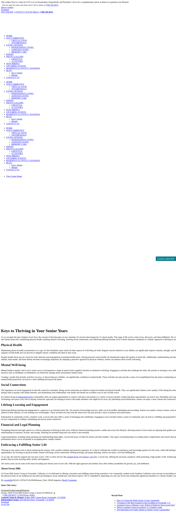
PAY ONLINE (7, 12)
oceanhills (8, 480)
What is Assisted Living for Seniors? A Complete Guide (139, 507)
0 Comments (71, 480)
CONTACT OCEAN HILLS (27, 12)
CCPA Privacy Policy (26, 495)
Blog (64, 480)
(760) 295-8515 (52, 5)
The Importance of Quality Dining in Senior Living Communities (143, 510)
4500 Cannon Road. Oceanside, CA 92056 (33, 497)
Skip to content (7, 7)
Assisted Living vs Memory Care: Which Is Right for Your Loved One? (146, 505)
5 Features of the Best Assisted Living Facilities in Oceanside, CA (143, 503)
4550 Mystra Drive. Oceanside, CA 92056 (27, 500)
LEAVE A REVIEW (165, 259)
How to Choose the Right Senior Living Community (138, 500)
